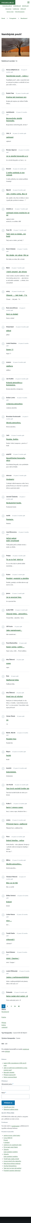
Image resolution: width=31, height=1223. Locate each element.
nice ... (9, 921)
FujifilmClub (16, 9)
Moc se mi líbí (12, 883)
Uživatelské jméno (7, 1084)
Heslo (3, 1092)
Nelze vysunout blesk (10, 1077)
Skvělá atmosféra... (14, 864)
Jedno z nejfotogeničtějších (17, 977)
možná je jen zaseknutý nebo (12, 1145)
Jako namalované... (14, 630)
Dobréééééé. (11, 772)
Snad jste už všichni (14, 696)
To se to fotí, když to (14, 559)
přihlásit (7, 1051)
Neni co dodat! (12, 314)
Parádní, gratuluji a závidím (17, 578)
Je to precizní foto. (14, 597)
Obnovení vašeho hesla (11, 1109)
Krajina (4, 1017)
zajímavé (9, 137)
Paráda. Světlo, (12, 439)
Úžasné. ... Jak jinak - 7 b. (16, 295)
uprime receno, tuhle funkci (12, 1135)
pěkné (8, 331)
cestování (4, 1027)
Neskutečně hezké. (14, 503)
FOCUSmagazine (19, 11)
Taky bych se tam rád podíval (12, 1168)
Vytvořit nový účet (9, 1107)
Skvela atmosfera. (13, 423)
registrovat (26, 1049)
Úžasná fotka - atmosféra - (17, 614)
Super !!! (9, 349)
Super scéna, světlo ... (15, 647)
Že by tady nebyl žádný (11, 1147)
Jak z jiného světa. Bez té (16, 194)
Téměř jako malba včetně (11, 1159)
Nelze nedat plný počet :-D (17, 996)
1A (7, 720)
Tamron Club (10, 11)
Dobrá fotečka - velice (15, 840)
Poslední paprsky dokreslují (12, 1170)
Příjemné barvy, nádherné (16, 824)
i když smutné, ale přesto (16, 272)
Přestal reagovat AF (10, 1075)
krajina (4, 1025)
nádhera (9, 366)
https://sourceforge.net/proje (12, 1163)
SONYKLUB (25, 6)
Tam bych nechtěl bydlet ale (17, 788)
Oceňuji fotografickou (10, 1166)
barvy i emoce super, (14, 807)
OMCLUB (23, 9)
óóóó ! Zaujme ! (12, 958)
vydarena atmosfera (14, 404)
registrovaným (15, 1126)
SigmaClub (8, 9)
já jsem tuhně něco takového (12, 1161)
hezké (8, 755)
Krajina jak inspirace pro (16, 97)
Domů (3, 18)
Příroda (4, 1022)
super (8, 663)
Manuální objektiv (9, 1072)
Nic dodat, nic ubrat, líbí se (17, 255)
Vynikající (10, 479)
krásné (9, 902)
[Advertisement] (15, 26)
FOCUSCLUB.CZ (8, 3)
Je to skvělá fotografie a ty (17, 156)
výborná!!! (10, 939)
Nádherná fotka (12, 680)
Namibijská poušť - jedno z (17, 76)
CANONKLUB (17, 6)
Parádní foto (11, 739)
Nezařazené (24, 18)
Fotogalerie (12, 18)
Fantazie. (10, 519)
